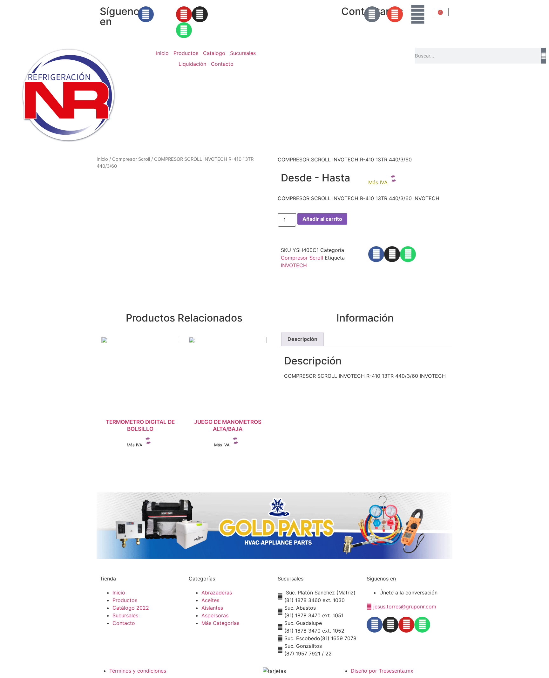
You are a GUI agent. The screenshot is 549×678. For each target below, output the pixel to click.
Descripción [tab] (302, 339)
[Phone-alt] (372, 14)
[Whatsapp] (184, 30)
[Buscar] (543, 56)
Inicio (162, 53)
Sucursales (243, 53)
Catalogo (214, 53)
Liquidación (192, 64)
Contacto (222, 64)
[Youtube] (184, 14)
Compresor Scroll (131, 159)
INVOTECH (294, 265)
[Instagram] (200, 14)
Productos (185, 53)
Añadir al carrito (322, 219)
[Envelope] (395, 14)
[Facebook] (146, 14)
